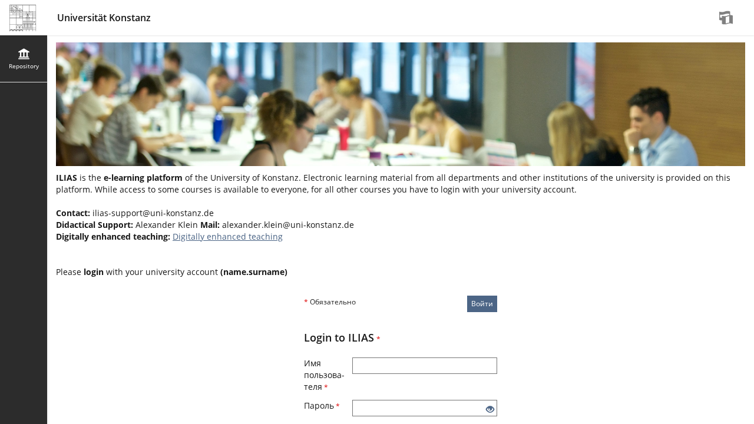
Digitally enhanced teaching (228, 236)
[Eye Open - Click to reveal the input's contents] (490, 409)
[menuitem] (727, 17)
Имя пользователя (324, 374)
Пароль (322, 405)
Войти (482, 304)
